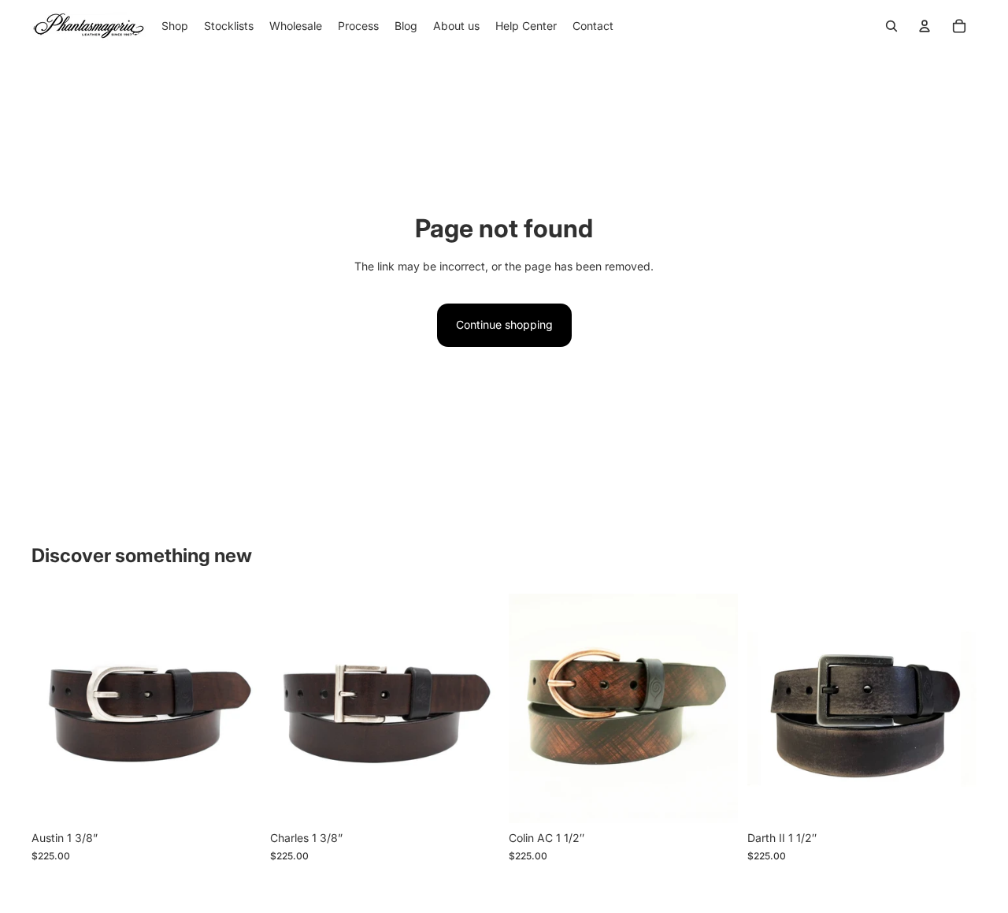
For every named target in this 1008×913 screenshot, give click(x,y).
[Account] (924, 26)
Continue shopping (504, 324)
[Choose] (236, 799)
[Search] (891, 26)
